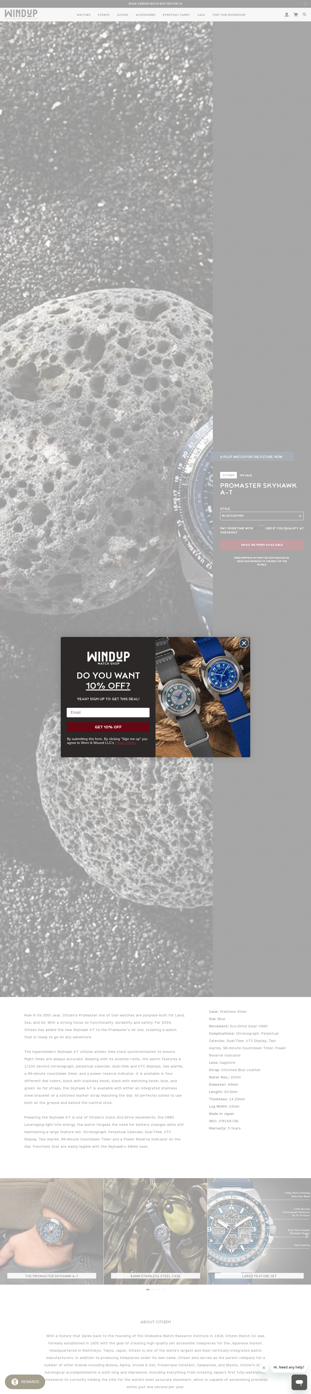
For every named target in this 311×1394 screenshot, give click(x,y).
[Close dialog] (244, 643)
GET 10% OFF (108, 727)
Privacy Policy (125, 743)
